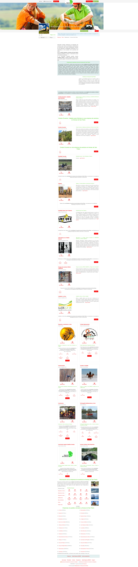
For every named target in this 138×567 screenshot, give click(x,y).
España (56, 1)
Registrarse (89, 1)
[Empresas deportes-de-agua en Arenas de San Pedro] (69, 497)
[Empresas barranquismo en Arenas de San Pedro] (75, 497)
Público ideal (60, 504)
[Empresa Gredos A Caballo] (89, 375)
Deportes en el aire (61, 490)
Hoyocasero (83, 551)
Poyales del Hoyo (83, 516)
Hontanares (61, 527)
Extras (59, 502)
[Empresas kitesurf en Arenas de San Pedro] (86, 502)
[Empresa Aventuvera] (67, 412)
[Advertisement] (47, 79)
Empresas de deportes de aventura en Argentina (88, 561)
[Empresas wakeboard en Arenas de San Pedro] (80, 502)
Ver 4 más (77, 506)
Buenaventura (61, 548)
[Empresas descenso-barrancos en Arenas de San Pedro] (69, 502)
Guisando (60, 513)
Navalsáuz (61, 551)
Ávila (63, 37)
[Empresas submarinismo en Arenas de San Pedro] (86, 497)
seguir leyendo (93, 106)
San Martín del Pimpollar (85, 539)
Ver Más (96, 122)
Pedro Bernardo (83, 530)
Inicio (41, 1)
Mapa (51, 37)
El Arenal (60, 516)
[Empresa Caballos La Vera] (65, 305)
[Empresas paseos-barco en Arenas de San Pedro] (80, 497)
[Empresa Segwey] (65, 192)
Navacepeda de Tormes (85, 548)
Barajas (60, 539)
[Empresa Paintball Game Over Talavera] (65, 219)
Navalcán (60, 533)
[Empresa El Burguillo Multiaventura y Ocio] (89, 412)
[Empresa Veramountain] (67, 375)
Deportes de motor (61, 495)
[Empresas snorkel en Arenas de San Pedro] (75, 502)
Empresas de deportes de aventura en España (69, 561)
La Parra (60, 510)
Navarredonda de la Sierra (85, 536)
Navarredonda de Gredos (63, 536)
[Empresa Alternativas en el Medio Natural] (65, 247)
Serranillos (83, 545)
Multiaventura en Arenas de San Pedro (81, 565)
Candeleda (61, 530)
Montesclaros (83, 533)
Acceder (95, 1)
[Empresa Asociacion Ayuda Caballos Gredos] (67, 454)
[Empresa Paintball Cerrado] (65, 165)
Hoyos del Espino (62, 542)
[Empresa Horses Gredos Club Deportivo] (89, 454)
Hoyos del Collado (84, 542)
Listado (43, 37)
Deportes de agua (61, 488)
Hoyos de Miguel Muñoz (63, 545)
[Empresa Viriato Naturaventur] (89, 334)
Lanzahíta (82, 527)
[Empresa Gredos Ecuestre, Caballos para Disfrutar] (65, 107)
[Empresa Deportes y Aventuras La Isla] (67, 334)
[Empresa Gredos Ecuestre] (65, 136)
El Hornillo (82, 513)
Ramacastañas (83, 510)
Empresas (59, 37)
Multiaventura (60, 497)
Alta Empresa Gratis (47, 1)
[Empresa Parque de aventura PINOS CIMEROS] (65, 277)
